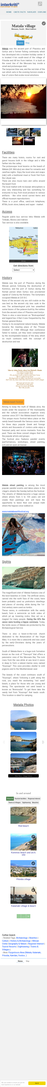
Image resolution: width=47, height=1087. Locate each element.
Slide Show (18, 776)
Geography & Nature (17, 943)
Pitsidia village (23, 879)
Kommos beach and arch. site (23, 853)
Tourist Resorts (9, 946)
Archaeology (22, 938)
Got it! (37, 1083)
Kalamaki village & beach (23, 906)
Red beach (23, 826)
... (23, 916)
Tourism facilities (20, 799)
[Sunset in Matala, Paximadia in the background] (29, 141)
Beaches (35, 802)
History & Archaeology (20, 941)
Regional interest (34, 799)
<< (12, 776)
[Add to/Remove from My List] (33, 810)
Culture (5, 941)
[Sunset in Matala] (17, 141)
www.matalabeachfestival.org (15, 511)
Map (27, 43)
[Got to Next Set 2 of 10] (43, 742)
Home (20, 43)
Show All (10, 799)
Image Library (28, 776)
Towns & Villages (14, 802)
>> (35, 776)
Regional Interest (36, 943)
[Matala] (11, 132)
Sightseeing (26, 802)
